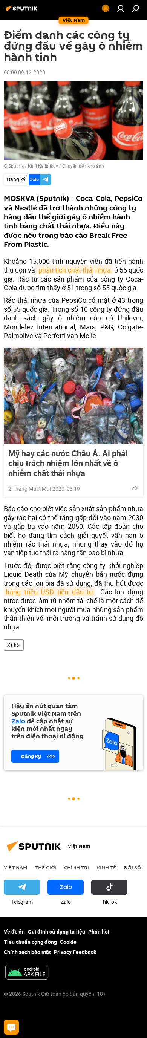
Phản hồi (98, 931)
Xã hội (13, 645)
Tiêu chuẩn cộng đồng (30, 941)
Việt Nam (16, 867)
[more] (134, 488)
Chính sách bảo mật (27, 951)
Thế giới (46, 867)
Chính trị (76, 867)
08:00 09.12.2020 (24, 72)
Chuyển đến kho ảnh (83, 166)
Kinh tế (106, 867)
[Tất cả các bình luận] (11, 1027)
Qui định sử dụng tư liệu (56, 931)
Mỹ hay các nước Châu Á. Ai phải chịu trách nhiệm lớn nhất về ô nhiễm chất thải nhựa (68, 463)
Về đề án (14, 931)
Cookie (68, 941)
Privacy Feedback (75, 951)
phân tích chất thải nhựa (74, 269)
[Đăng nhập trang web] (120, 8)
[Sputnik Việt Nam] (22, 11)
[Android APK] (26, 973)
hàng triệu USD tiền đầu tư (49, 591)
